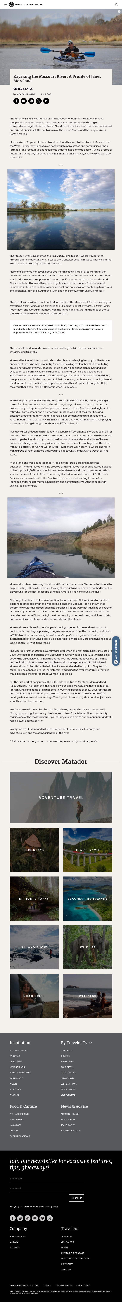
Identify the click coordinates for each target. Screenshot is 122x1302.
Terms (65, 669)
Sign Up (90, 662)
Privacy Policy (79, 669)
